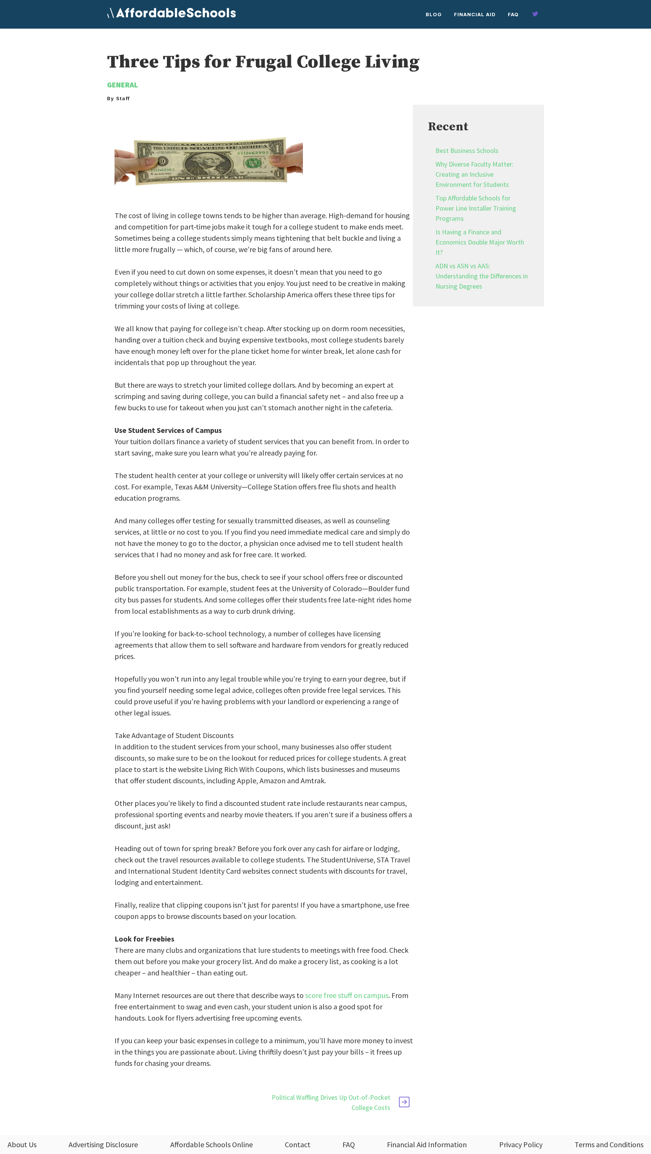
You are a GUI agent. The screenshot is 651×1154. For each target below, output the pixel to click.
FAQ (513, 14)
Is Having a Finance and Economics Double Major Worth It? (480, 242)
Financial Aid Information (427, 1144)
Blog (434, 14)
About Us (22, 1144)
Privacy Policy (520, 1144)
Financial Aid (475, 14)
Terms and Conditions (609, 1144)
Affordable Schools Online (211, 1144)
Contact (297, 1144)
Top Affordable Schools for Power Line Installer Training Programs (476, 208)
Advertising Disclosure (103, 1144)
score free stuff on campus (346, 995)
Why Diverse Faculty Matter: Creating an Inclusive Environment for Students (474, 174)
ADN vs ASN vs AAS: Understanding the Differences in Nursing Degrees (482, 275)
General (122, 84)
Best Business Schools (467, 150)
